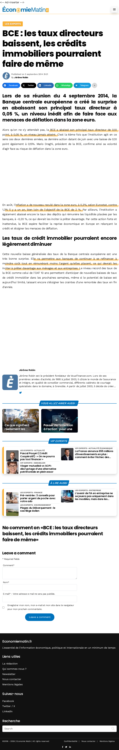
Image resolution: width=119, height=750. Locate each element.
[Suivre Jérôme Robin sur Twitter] (20, 393)
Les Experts (13, 23)
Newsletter (8, 674)
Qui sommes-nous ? (14, 668)
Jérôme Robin (27, 370)
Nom (6, 582)
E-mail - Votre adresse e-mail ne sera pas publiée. (29, 594)
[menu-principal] (114, 9)
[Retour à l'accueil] (53, 9)
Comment (8, 565)
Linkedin (7, 711)
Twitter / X (8, 706)
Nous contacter (11, 679)
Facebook (8, 701)
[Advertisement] (59, 176)
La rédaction (10, 663)
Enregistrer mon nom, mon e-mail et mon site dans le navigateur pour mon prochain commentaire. (40, 607)
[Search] (113, 728)
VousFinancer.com (81, 375)
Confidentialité (70, 741)
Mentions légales (12, 684)
